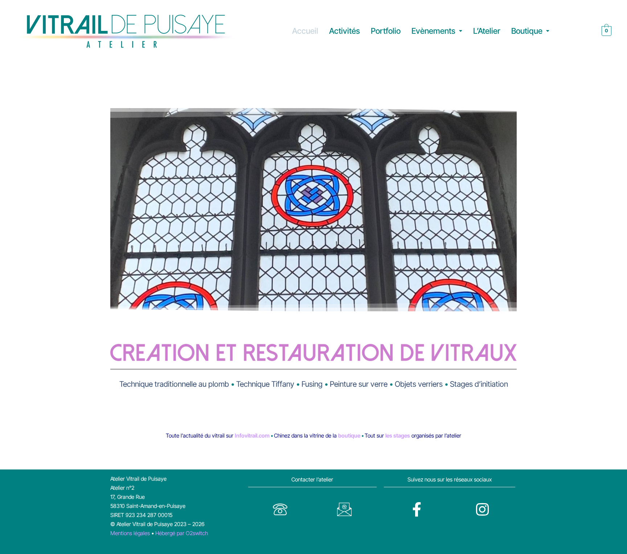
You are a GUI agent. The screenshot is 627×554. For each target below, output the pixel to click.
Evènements (433, 31)
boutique (349, 435)
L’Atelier (486, 31)
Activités (344, 31)
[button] (437, 31)
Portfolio (386, 31)
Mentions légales (130, 533)
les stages (397, 435)
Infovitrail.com (253, 435)
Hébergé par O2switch (181, 533)
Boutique (526, 31)
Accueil (305, 31)
